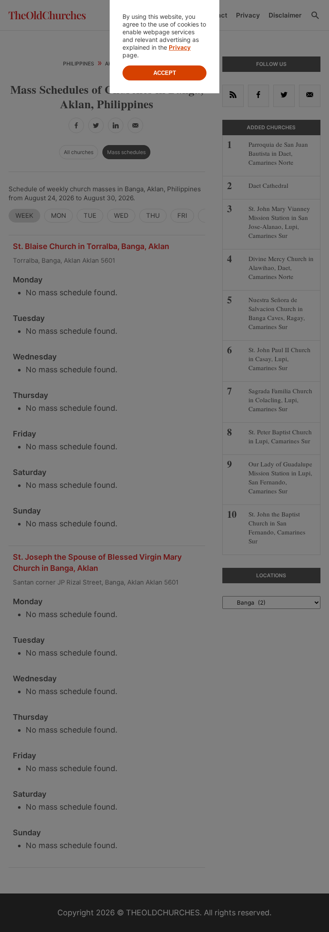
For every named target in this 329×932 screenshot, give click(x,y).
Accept (164, 73)
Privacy (180, 47)
